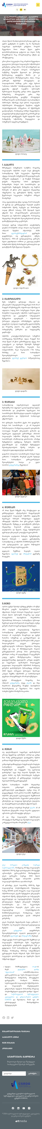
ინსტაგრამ (22, 233)
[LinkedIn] (8, 1019)
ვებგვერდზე (14, 683)
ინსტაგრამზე (26, 936)
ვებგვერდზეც (14, 465)
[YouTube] (24, 1108)
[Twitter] (12, 1019)
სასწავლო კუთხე (10, 1037)
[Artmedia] (21, 1121)
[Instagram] (29, 1108)
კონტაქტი (7, 1049)
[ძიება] (17, 9)
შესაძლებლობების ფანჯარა (16, 1032)
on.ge (34, 967)
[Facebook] (3, 1019)
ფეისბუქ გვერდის (19, 358)
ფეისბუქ (14, 233)
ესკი (29, 822)
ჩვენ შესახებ (8, 1043)
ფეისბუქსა (15, 936)
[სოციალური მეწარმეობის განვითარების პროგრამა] (7, 5)
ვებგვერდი (18, 930)
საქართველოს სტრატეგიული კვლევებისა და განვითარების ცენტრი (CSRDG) (22, 997)
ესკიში (30, 683)
